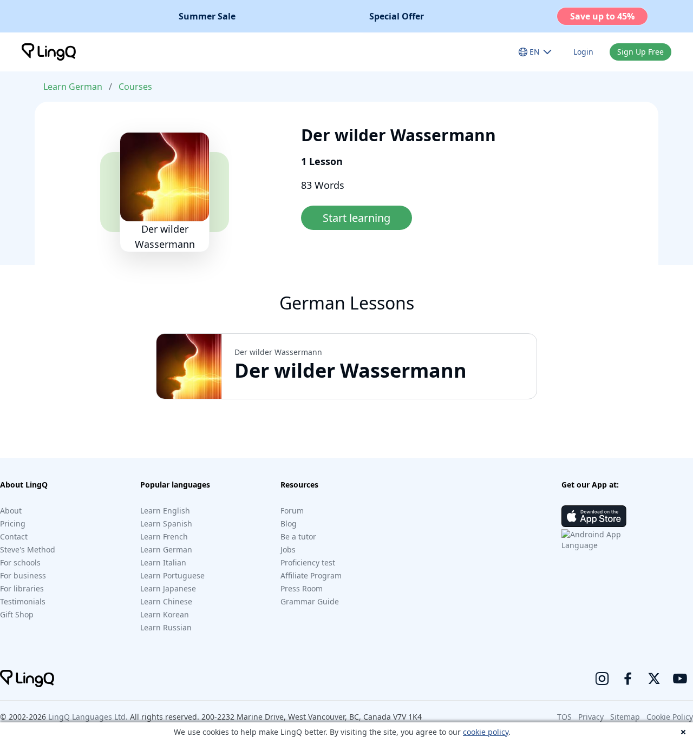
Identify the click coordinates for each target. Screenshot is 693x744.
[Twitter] (654, 679)
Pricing (12, 523)
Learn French (164, 536)
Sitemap (625, 717)
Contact (14, 536)
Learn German (72, 87)
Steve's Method (27, 549)
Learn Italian (163, 562)
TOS (564, 717)
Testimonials (22, 601)
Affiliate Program (311, 575)
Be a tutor (298, 536)
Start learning (356, 217)
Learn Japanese (168, 588)
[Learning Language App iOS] (593, 516)
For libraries (22, 588)
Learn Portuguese (172, 575)
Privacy (591, 717)
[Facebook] (628, 679)
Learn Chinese (166, 601)
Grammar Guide (309, 601)
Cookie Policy (669, 717)
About (11, 510)
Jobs (288, 549)
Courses (135, 87)
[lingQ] (49, 52)
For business (23, 575)
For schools (20, 562)
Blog (288, 523)
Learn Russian (166, 627)
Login (583, 52)
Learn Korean (164, 614)
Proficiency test (307, 562)
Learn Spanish (166, 523)
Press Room (301, 588)
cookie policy (485, 732)
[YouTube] (680, 679)
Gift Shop (17, 614)
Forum (292, 510)
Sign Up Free (640, 52)
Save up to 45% (602, 16)
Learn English (165, 510)
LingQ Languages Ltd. (88, 717)
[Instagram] (602, 679)
